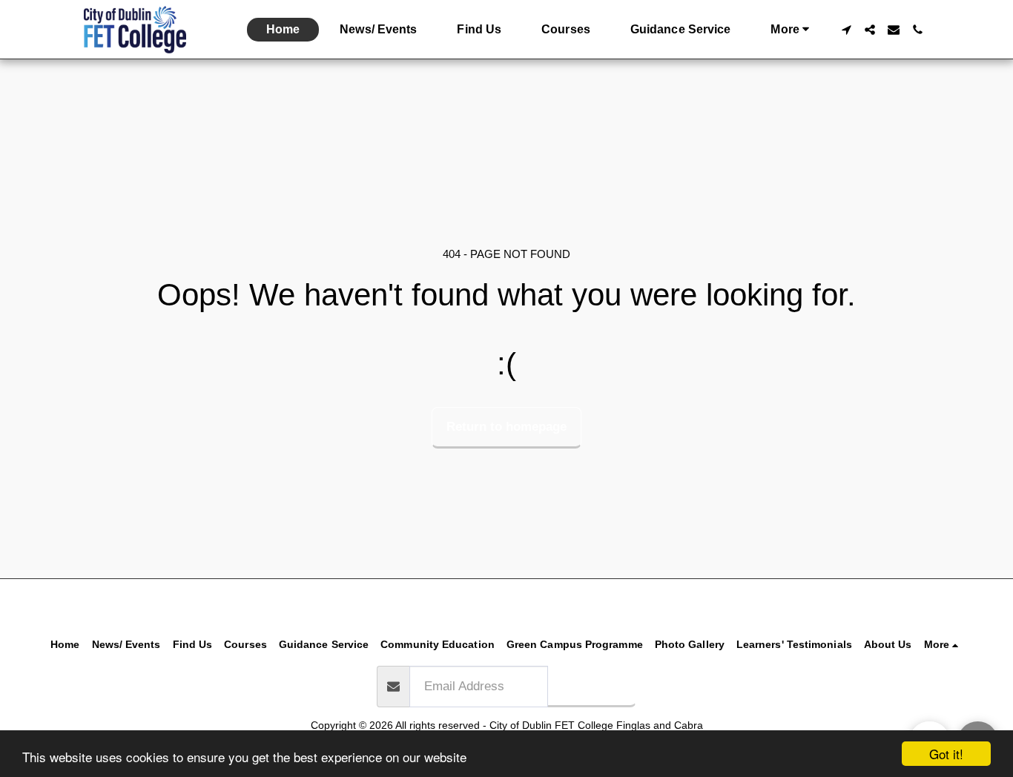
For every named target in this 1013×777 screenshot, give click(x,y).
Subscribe (591, 685)
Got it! (946, 753)
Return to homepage (506, 426)
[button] (846, 30)
